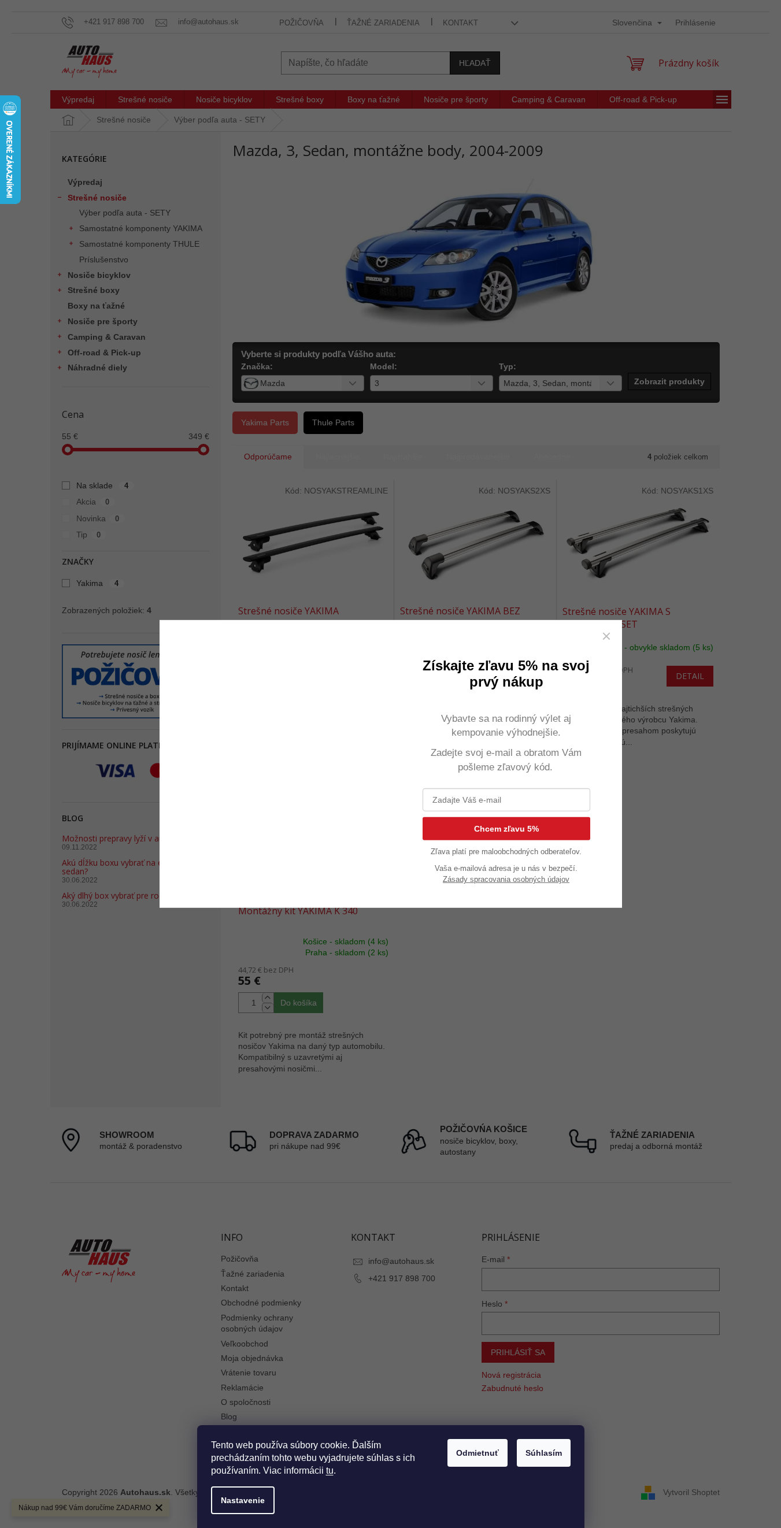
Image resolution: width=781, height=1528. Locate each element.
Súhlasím (543, 1452)
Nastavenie (243, 1500)
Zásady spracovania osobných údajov (506, 879)
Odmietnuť (477, 1452)
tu (330, 1470)
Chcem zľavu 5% (506, 828)
